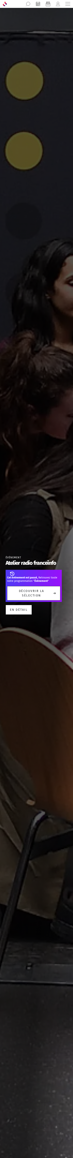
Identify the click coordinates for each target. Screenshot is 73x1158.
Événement (13, 557)
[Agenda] (38, 4)
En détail (19, 609)
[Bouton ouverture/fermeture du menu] (67, 4)
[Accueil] (5, 4)
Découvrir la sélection (31, 593)
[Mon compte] (57, 4)
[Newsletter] (47, 4)
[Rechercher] (28, 4)
